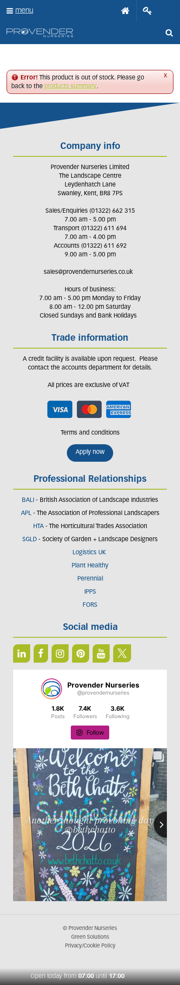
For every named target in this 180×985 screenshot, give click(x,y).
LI (21, 653)
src (169, 32)
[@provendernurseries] (51, 689)
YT (101, 653)
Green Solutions (90, 937)
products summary (71, 86)
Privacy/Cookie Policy (90, 946)
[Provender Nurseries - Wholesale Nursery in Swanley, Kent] (40, 33)
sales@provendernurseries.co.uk (88, 272)
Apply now (90, 452)
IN (60, 653)
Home (125, 11)
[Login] (147, 11)
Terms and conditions (90, 433)
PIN (80, 653)
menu (24, 10)
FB (41, 653)
